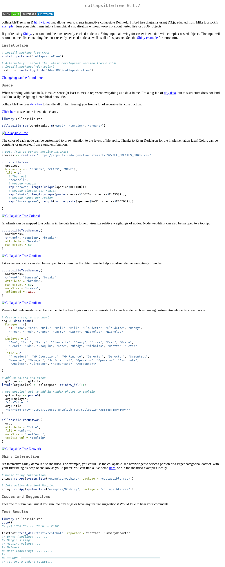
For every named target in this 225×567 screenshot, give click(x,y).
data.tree (36, 104)
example (7, 26)
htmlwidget (42, 22)
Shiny (27, 34)
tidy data (170, 93)
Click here (9, 112)
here (112, 468)
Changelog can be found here (22, 77)
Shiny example (147, 38)
